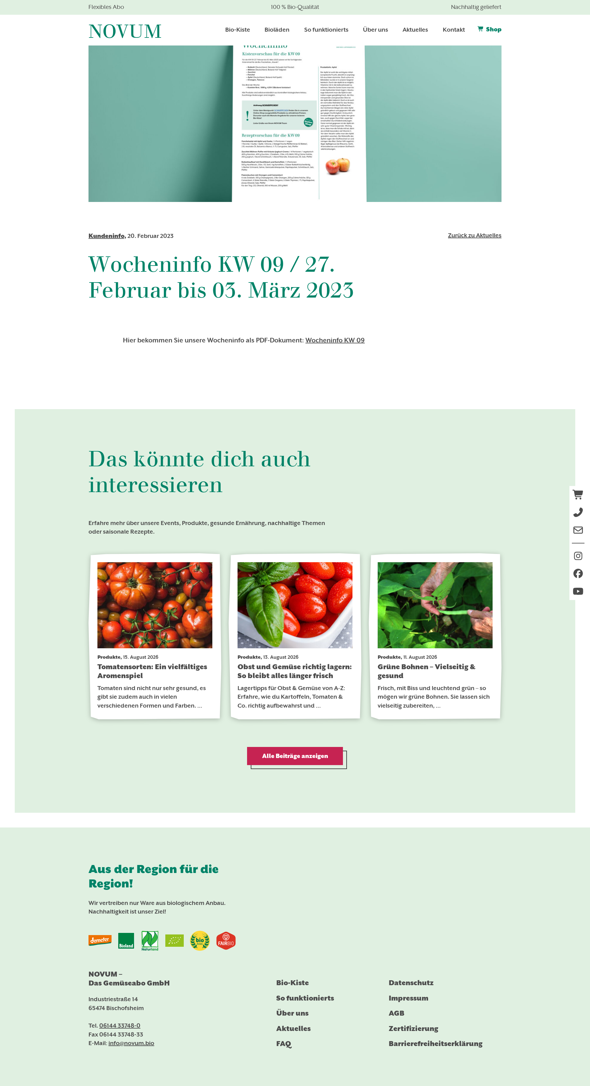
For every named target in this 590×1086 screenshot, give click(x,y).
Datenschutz (411, 983)
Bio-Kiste (292, 983)
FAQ (283, 1044)
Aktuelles (293, 1029)
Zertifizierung (413, 1029)
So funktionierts (305, 998)
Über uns (292, 1013)
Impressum (408, 998)
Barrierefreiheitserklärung (435, 1044)
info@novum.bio (131, 1043)
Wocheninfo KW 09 (335, 341)
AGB (396, 1013)
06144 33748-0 (119, 1026)
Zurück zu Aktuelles (475, 236)
